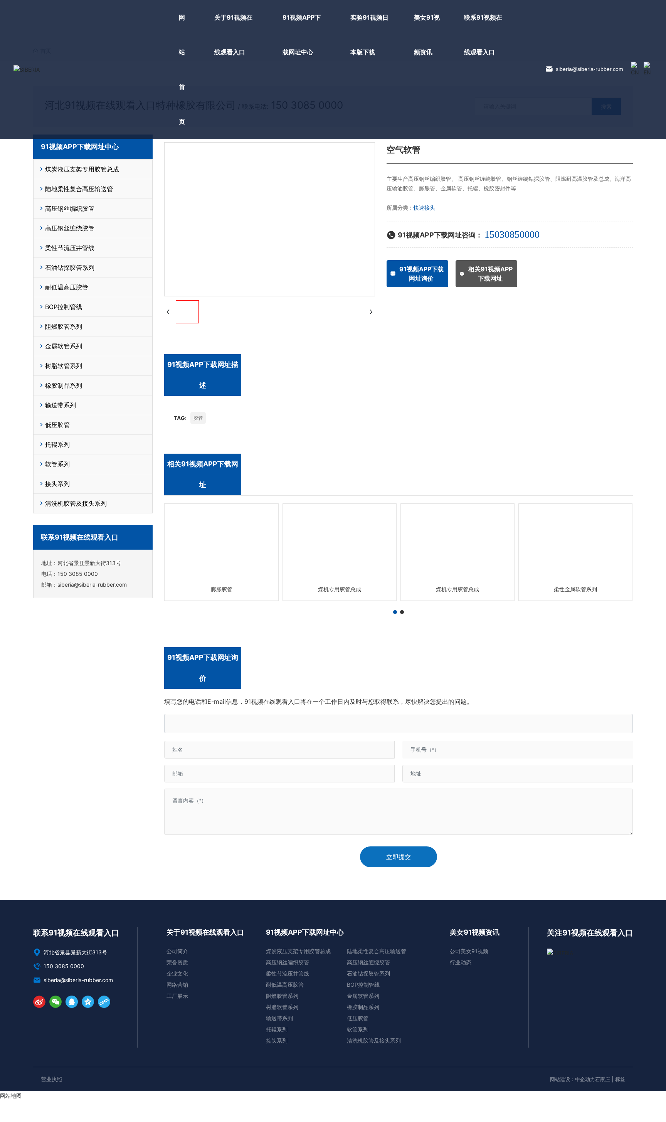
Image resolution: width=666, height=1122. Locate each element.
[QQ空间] (88, 1002)
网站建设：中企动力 (572, 1079)
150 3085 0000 (77, 573)
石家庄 (602, 1079)
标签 (620, 1079)
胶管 (198, 418)
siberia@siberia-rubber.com (588, 69)
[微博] (39, 1002)
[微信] (55, 1002)
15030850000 (512, 234)
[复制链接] (104, 1002)
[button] (395, 612)
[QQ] (72, 1002)
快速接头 (424, 207)
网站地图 (11, 1095)
